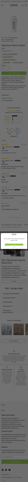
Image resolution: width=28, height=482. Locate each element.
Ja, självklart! (14, 244)
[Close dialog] (1, 233)
